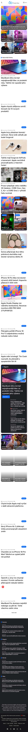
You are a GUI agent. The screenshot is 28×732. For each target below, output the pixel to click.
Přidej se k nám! (21, 726)
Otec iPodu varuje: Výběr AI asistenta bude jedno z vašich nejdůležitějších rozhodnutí (18, 412)
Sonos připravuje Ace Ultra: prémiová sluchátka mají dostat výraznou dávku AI (12, 254)
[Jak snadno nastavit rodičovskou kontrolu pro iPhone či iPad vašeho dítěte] (20, 474)
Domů (4, 726)
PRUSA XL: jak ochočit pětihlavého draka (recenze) (7, 229)
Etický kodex (16, 728)
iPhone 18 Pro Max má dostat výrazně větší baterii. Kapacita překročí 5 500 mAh (14, 280)
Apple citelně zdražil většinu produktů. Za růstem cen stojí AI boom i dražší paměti (18, 420)
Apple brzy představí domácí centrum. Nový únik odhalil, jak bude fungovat (14, 134)
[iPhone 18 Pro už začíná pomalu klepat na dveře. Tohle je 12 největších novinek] (20, 36)
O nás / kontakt (10, 726)
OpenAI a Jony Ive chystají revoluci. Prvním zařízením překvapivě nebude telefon (12, 580)
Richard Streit (4, 75)
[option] (14, 30)
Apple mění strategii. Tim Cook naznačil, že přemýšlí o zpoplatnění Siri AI (14, 358)
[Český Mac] (14, 2)
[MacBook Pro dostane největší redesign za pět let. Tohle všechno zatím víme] (7, 36)
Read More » (6, 396)
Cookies (11, 728)
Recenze (4, 198)
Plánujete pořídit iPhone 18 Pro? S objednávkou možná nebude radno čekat (12, 333)
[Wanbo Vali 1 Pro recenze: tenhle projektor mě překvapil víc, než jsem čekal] (20, 204)
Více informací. (14, 724)
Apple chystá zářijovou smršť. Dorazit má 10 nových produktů (13, 108)
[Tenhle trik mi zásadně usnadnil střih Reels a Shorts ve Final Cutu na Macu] (20, 48)
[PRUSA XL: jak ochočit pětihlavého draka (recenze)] (7, 222)
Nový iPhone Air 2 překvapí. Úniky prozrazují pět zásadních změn (14, 528)
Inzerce (15, 726)
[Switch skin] (1, 3)
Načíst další (14, 612)
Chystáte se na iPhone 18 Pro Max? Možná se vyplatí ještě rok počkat (13, 554)
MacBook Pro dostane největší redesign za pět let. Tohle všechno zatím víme (14, 605)
